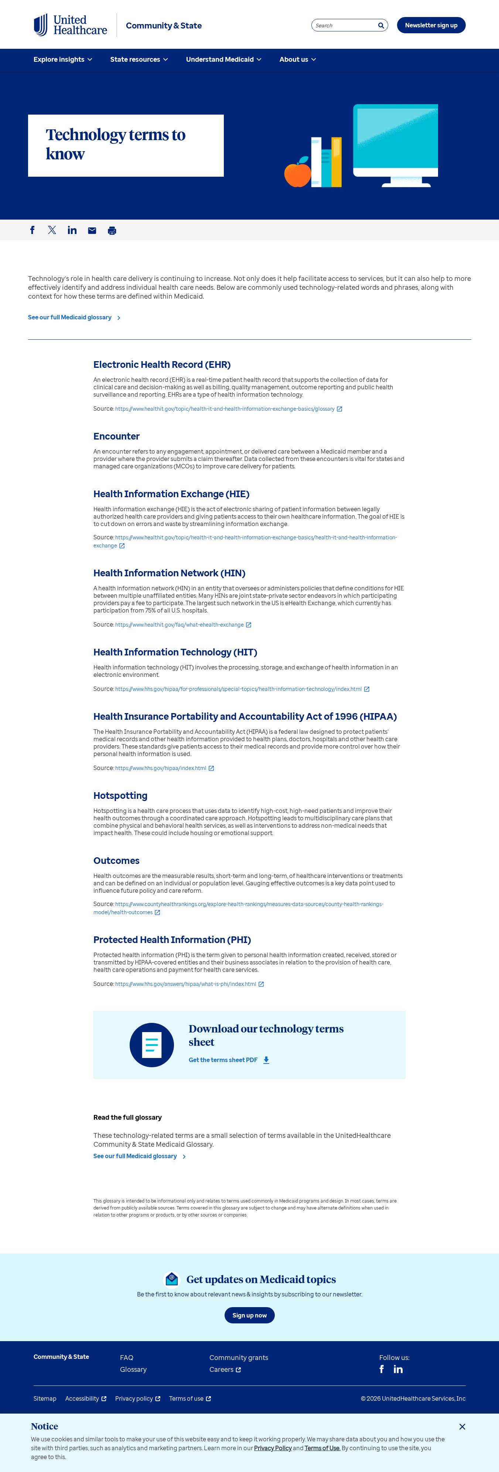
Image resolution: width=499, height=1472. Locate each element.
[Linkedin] (398, 1370)
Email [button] (93, 236)
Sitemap (45, 1398)
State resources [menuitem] (135, 59)
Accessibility (82, 1398)
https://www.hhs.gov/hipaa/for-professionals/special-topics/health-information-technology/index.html (238, 688)
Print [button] (113, 236)
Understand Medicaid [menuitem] (220, 59)
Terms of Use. (323, 1448)
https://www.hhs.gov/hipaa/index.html (160, 767)
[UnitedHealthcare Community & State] (70, 25)
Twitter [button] (53, 236)
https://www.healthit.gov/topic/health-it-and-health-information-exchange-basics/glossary (225, 408)
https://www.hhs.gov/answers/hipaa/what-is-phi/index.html (185, 983)
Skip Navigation (249, 0)
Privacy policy (134, 1398)
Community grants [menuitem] (238, 1357)
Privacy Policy (273, 1448)
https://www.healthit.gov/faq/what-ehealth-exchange (179, 624)
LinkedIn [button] (73, 236)
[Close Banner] (462, 1426)
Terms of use (186, 1398)
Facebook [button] (33, 236)
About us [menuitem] (294, 59)
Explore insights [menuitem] (59, 59)
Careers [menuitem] (221, 1369)
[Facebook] (381, 1370)
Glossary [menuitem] (133, 1369)
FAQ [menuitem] (126, 1357)
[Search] (381, 25)
